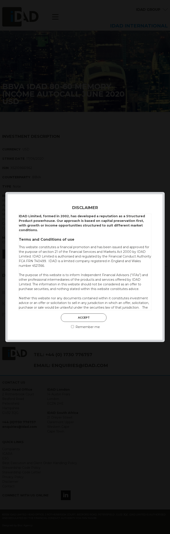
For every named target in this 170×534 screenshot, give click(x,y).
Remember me (87, 327)
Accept (84, 317)
